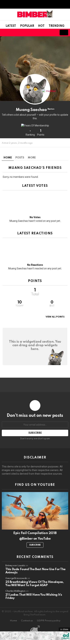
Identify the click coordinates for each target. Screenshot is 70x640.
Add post (64, 32)
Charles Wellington (15, 591)
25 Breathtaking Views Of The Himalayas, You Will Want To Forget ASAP (34, 584)
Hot (41, 26)
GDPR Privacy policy (48, 621)
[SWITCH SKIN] (40, 32)
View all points (55, 317)
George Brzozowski (16, 578)
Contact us (27, 621)
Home (8, 157)
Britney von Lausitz (15, 565)
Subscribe (35, 545)
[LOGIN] (52, 32)
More (32, 157)
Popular (27, 26)
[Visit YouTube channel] (35, 510)
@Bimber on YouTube (35, 538)
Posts (19, 157)
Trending (56, 26)
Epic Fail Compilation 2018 (35, 533)
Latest (11, 26)
